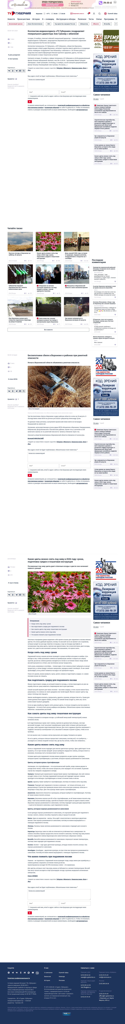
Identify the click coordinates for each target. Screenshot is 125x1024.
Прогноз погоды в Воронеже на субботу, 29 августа (19, 254)
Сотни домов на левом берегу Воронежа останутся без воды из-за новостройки (105, 146)
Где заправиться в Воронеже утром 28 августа (104, 137)
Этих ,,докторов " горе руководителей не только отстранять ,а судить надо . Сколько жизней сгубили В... (105, 277)
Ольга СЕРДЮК (33, 876)
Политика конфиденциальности (19, 978)
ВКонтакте (67, 68)
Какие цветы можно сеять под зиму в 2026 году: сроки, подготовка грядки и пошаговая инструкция (106, 158)
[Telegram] (13, 973)
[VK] (17, 973)
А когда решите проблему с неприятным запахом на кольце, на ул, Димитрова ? (104, 328)
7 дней (102, 99)
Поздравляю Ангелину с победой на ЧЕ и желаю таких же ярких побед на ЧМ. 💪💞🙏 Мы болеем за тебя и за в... (105, 310)
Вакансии (47, 976)
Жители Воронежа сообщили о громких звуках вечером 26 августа (103, 337)
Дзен (84, 68)
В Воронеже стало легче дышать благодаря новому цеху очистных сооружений (103, 321)
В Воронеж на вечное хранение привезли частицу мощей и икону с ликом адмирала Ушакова (47, 288)
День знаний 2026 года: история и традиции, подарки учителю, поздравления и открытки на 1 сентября (76, 255)
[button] (115, 23)
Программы (109, 19)
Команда (62, 976)
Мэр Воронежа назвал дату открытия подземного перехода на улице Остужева (20, 320)
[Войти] (94, 13)
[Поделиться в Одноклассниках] (12, 70)
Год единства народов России (65, 24)
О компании (48, 972)
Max (29, 70)
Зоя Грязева (13, 59)
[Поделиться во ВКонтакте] (9, 70)
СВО (48, 24)
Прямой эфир (112, 13)
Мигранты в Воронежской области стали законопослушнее (76, 286)
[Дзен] (9, 973)
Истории (36, 19)
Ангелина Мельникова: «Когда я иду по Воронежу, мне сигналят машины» (104, 302)
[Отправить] (30, 101)
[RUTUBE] (25, 973)
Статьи (99, 19)
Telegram (59, 68)
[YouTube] (33, 973)
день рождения (14, 55)
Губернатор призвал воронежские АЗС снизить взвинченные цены (18, 287)
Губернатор (84, 24)
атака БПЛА (13, 379)
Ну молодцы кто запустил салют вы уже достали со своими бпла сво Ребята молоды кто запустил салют (105, 293)
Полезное (82, 19)
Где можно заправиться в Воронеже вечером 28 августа (75, 319)
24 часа (95, 99)
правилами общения (52, 107)
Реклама (62, 980)
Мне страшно (98, 342)
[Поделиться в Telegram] (16, 70)
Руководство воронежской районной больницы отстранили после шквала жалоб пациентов (104, 269)
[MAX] (29, 973)
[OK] (21, 973)
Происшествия (23, 19)
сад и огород (13, 583)
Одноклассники (76, 68)
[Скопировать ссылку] (23, 70)
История (47, 980)
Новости (11, 19)
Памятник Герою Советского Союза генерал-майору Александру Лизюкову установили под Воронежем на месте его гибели (105, 109)
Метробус (107, 24)
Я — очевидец (48, 19)
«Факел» (96, 24)
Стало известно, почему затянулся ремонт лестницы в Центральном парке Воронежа (47, 320)
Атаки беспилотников (35, 24)
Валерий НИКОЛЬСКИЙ (36, 438)
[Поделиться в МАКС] (20, 70)
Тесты (91, 19)
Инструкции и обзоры (65, 19)
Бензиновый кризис (16, 24)
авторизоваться (81, 110)
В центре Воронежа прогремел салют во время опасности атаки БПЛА (104, 287)
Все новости (48, 330)
